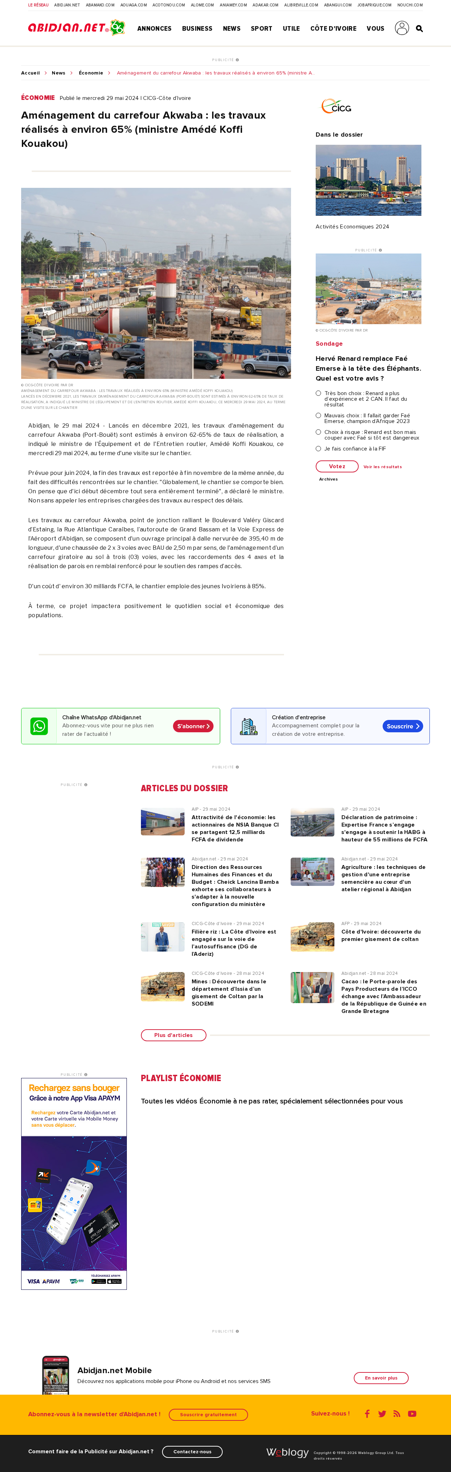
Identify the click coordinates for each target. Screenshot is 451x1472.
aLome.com (202, 5)
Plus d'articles (173, 1035)
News (232, 28)
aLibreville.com (301, 5)
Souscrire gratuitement (208, 1415)
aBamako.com (100, 5)
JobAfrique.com (374, 5)
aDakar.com (265, 5)
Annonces (154, 28)
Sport (262, 28)
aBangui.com (338, 5)
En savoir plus (381, 1378)
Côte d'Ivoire (333, 28)
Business (197, 28)
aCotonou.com (169, 5)
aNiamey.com (233, 5)
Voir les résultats (383, 467)
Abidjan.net (67, 5)
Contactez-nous (192, 1452)
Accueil (30, 73)
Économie (91, 73)
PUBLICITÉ (224, 60)
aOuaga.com (134, 5)
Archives (328, 479)
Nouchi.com (410, 5)
